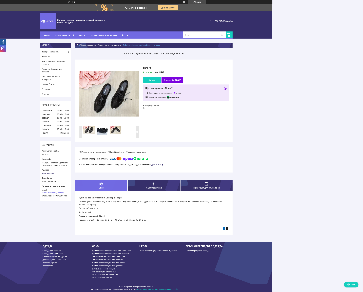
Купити (152, 80)
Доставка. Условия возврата (51, 78)
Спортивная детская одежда (55, 257)
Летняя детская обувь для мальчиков (108, 263)
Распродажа (48, 266)
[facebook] (224, 229)
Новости (81, 35)
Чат (353, 284)
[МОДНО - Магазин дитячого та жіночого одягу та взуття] (48, 21)
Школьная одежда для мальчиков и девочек (158, 251)
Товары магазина (62, 35)
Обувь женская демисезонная (105, 275)
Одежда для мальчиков (53, 254)
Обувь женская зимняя (102, 278)
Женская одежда (50, 263)
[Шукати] (222, 34)
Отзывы (46, 89)
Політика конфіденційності (170, 289)
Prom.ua (149, 287)
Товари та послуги (88, 45)
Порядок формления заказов (103, 35)
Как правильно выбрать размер (53, 62)
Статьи (45, 94)
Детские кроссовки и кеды (103, 269)
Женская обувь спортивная (104, 272)
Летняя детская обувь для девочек (107, 266)
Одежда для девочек (52, 251)
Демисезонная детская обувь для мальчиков (111, 251)
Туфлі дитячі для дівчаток (109, 45)
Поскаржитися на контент (147, 289)
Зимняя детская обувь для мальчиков (108, 257)
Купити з (167, 80)
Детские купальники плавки (54, 260)
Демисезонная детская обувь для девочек (110, 254)
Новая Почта (48, 84)
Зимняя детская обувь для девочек (107, 260)
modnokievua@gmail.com (53, 192)
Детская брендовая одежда (197, 251)
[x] (227, 229)
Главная (46, 35)
